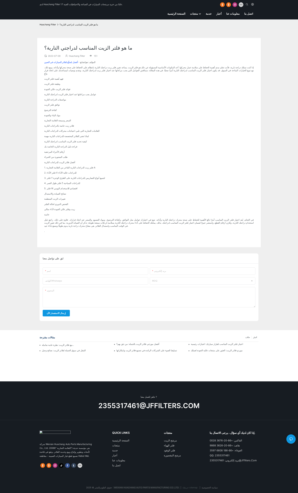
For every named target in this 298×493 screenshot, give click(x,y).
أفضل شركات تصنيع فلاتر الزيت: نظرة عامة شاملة (58, 345)
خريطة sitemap (190, 487)
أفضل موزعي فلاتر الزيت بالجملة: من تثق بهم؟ (137, 344)
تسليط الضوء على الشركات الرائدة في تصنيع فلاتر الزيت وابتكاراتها (146, 350)
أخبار (255, 337)
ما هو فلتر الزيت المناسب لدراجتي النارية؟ (79, 24)
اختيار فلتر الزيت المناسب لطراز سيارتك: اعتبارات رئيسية (217, 344)
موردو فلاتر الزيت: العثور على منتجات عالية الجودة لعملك (217, 350)
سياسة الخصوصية (209, 487)
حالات (247, 337)
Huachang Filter (48, 24)
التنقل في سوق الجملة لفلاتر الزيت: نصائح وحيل (64, 350)
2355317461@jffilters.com (149, 405)
